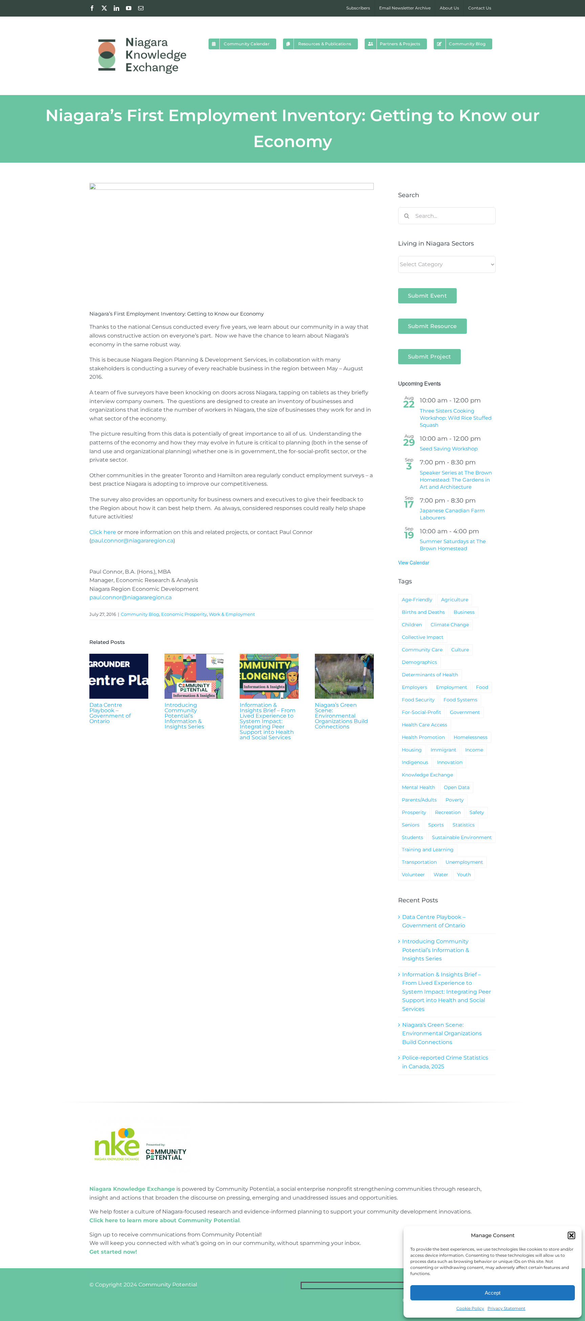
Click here (102, 532)
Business (464, 612)
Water (441, 875)
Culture (460, 650)
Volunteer (413, 875)
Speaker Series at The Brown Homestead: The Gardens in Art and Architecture (456, 479)
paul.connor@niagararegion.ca (132, 540)
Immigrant (443, 750)
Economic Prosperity (184, 614)
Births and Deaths (423, 612)
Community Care (422, 650)
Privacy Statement (506, 1308)
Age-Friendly (417, 600)
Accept (492, 1293)
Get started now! (113, 1252)
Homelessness (471, 737)
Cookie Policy (470, 1308)
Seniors (410, 825)
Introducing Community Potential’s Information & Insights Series (184, 716)
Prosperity (414, 812)
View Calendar (413, 562)
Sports (436, 825)
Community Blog (140, 614)
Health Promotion (423, 737)
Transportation (419, 862)
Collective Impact (422, 637)
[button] (571, 1235)
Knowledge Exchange (427, 775)
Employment (451, 687)
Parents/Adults (419, 800)
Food (482, 687)
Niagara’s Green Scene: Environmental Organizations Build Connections (341, 716)
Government (465, 712)
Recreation (448, 812)
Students (412, 837)
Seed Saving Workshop (449, 448)
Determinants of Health (430, 675)
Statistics (464, 825)
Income (474, 750)
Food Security (418, 700)
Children (412, 625)
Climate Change (450, 625)
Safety (477, 812)
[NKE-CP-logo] (140, 1118)
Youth (464, 875)
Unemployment (464, 862)
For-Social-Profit (421, 712)
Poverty (455, 800)
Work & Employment (232, 614)
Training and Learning (428, 850)
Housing (412, 750)
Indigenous (415, 762)
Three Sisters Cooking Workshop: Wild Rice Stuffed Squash (456, 418)
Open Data (457, 787)
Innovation (449, 762)
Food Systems (460, 700)
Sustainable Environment (462, 837)
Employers (414, 687)
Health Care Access (424, 725)
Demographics (419, 662)
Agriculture (454, 600)
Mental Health (418, 787)
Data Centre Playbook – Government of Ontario (110, 713)
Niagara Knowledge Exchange (132, 1189)
